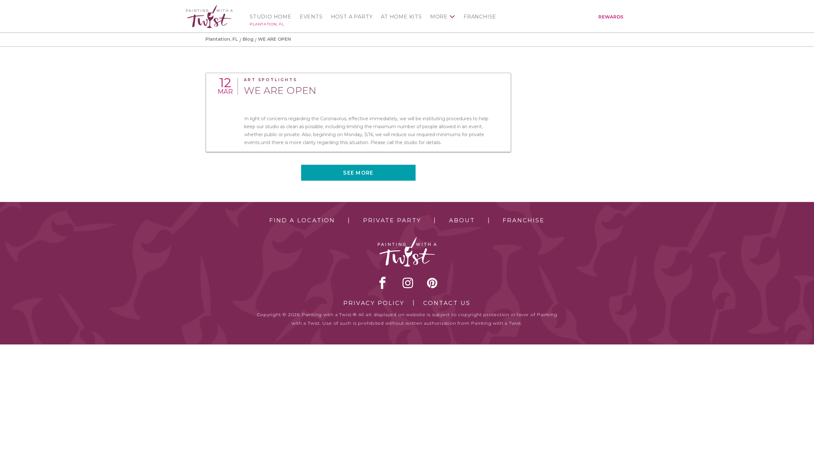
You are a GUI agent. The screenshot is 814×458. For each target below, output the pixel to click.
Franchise (480, 17)
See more (358, 173)
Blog (248, 39)
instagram (408, 283)
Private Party (392, 220)
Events (311, 17)
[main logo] (209, 7)
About (462, 220)
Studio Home (271, 17)
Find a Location (302, 220)
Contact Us (447, 303)
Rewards (611, 17)
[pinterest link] (432, 283)
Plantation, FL (267, 24)
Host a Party (352, 17)
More (439, 17)
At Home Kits (401, 17)
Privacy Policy (373, 303)
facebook (382, 283)
